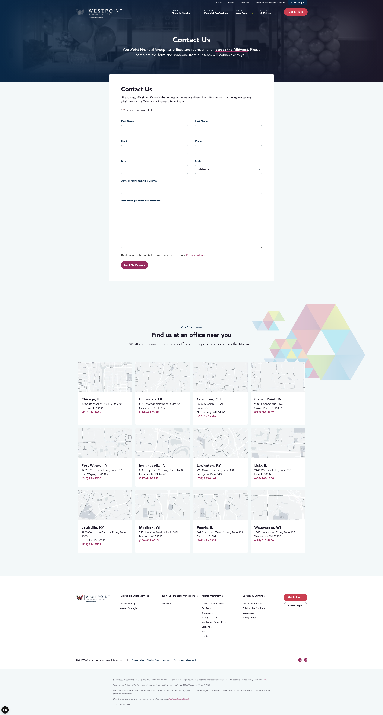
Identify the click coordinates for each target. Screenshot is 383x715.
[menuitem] (184, 12)
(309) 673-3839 (206, 540)
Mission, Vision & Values (213, 603)
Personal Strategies (128, 603)
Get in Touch (295, 597)
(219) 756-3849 (264, 412)
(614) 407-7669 (206, 416)
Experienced (248, 613)
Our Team (206, 608)
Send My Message (134, 265)
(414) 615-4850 (264, 540)
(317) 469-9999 (149, 478)
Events (231, 2)
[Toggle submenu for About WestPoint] (252, 13)
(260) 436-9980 (91, 478)
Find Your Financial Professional (178, 595)
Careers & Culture (253, 595)
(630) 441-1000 (264, 478)
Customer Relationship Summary (270, 2)
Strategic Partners (210, 617)
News (219, 2)
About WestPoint (211, 595)
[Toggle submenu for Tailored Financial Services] (196, 13)
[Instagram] (305, 660)
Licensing (206, 627)
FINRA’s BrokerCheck (178, 699)
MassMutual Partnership (213, 622)
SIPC (264, 680)
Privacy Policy (194, 255)
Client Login (297, 2)
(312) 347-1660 (91, 412)
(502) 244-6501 (91, 544)
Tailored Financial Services (134, 595)
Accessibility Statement (185, 660)
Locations (244, 2)
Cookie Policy (153, 660)
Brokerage (206, 613)
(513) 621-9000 (149, 412)
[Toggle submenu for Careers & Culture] (276, 13)
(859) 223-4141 (206, 478)
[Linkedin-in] (300, 660)
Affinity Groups (250, 617)
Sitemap (167, 660)
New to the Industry (252, 603)
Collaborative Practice (253, 608)
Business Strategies (128, 608)
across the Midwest (231, 49)
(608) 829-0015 (149, 540)
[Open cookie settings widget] (5, 710)
